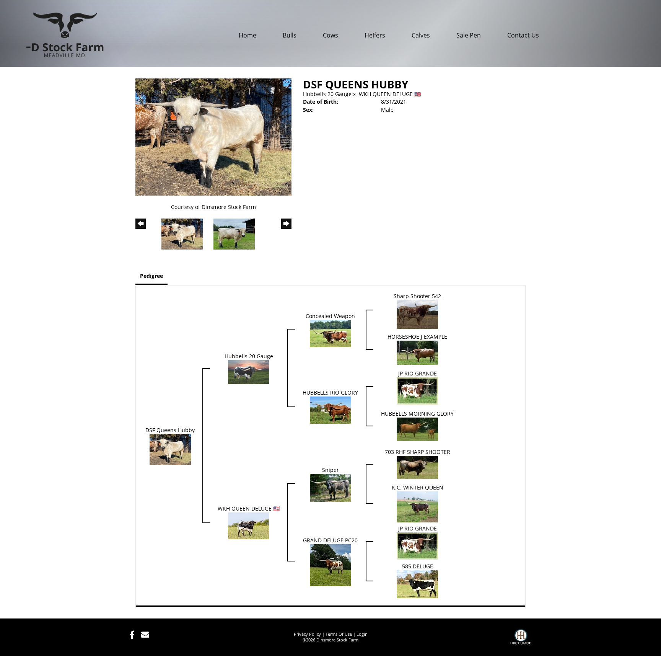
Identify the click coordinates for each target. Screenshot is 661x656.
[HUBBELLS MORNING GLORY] (417, 428)
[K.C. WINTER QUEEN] (417, 506)
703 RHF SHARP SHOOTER (417, 451)
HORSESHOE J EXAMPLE (417, 336)
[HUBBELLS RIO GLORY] (330, 409)
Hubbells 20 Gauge (327, 94)
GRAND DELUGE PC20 (330, 540)
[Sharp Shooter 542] (417, 313)
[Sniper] (330, 487)
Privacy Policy (307, 634)
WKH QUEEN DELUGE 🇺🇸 (390, 94)
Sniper (330, 469)
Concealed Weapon (330, 316)
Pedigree (151, 275)
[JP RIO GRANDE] (417, 390)
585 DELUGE (417, 566)
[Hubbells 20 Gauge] (248, 371)
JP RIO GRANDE (417, 373)
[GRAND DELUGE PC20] (330, 564)
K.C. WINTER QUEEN (417, 487)
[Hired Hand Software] (520, 640)
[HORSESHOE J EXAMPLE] (417, 352)
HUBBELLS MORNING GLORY (417, 413)
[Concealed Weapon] (330, 332)
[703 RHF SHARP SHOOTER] (417, 466)
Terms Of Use (339, 634)
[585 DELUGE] (417, 583)
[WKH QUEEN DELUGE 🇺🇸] (248, 525)
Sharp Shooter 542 (417, 296)
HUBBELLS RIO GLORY (330, 392)
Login (362, 634)
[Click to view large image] (213, 136)
